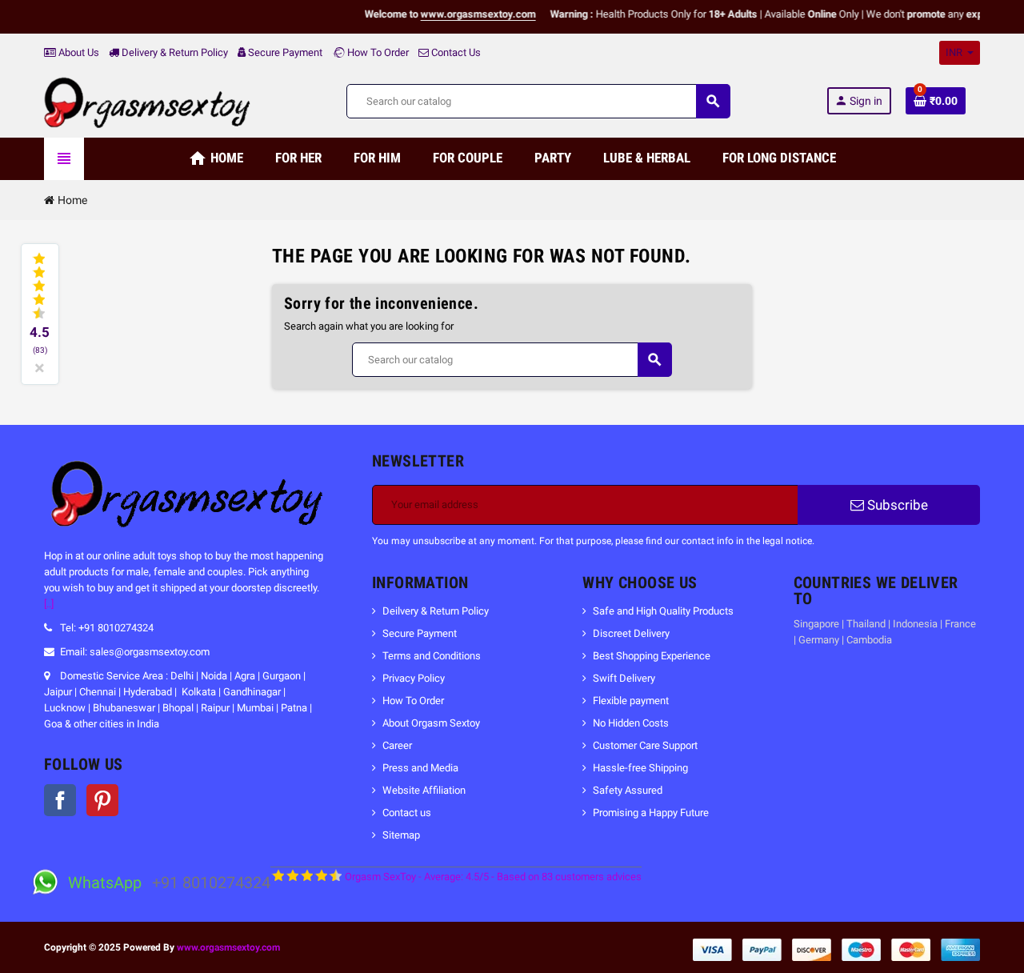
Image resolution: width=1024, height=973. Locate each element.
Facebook (60, 800)
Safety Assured (627, 790)
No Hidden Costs (631, 723)
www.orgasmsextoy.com (228, 947)
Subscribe (896, 505)
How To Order (377, 52)
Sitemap (401, 835)
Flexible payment (631, 701)
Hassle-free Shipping (640, 768)
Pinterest (102, 800)
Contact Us (455, 52)
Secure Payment (285, 52)
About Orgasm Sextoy (431, 723)
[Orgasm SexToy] (147, 100)
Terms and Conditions (431, 656)
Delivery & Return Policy (173, 52)
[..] (49, 604)
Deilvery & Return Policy (435, 611)
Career (397, 745)
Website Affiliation (424, 790)
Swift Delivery (624, 678)
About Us (77, 52)
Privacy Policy (413, 678)
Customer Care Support (645, 745)
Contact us (406, 813)
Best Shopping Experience (651, 656)
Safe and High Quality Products (663, 611)
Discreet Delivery (631, 633)
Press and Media (420, 768)
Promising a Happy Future (651, 813)
